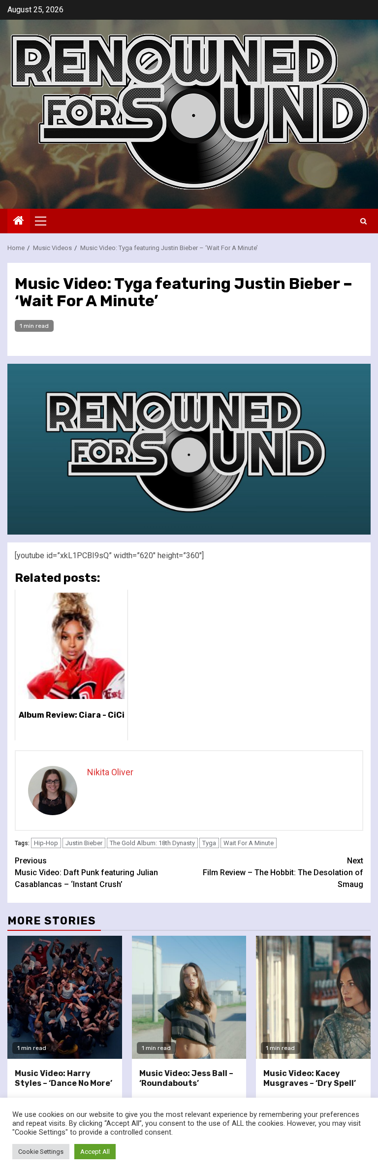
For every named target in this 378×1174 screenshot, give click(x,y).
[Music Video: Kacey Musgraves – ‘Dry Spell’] (313, 997)
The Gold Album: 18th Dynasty (152, 843)
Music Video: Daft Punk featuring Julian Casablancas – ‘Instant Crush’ (86, 872)
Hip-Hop (46, 843)
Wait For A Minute (248, 843)
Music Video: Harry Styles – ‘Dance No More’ (63, 1078)
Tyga (209, 843)
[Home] (18, 221)
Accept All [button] (95, 1151)
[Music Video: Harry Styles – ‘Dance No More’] (64, 997)
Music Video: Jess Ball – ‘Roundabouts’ (186, 1078)
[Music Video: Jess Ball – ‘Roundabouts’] (189, 997)
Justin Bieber (83, 843)
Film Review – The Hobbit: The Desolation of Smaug (283, 872)
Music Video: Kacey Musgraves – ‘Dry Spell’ (309, 1078)
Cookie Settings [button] (40, 1151)
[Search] (363, 221)
